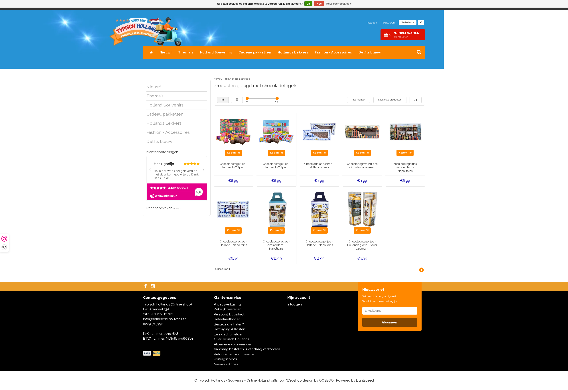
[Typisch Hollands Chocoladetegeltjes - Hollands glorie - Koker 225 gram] (362, 209)
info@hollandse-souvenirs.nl (165, 319)
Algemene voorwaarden (233, 344)
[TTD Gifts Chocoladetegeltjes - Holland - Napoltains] (233, 209)
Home (217, 78)
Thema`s (185, 52)
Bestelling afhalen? (229, 324)
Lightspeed (365, 380)
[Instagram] (153, 286)
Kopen (231, 152)
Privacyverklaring (227, 304)
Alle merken (358, 99)
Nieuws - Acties (226, 364)
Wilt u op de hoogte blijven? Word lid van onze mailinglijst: (380, 299)
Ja (308, 3)
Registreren (388, 22)
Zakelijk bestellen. (228, 309)
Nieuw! (166, 52)
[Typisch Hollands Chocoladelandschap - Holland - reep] (319, 131)
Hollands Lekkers (293, 52)
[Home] (151, 52)
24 (415, 99)
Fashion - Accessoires (333, 52)
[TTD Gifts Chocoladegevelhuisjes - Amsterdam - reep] (362, 131)
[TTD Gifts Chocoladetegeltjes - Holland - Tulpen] (233, 131)
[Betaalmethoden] (152, 353)
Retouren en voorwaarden (235, 354)
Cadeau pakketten (255, 52)
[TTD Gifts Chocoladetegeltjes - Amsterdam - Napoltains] (276, 209)
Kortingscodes (225, 359)
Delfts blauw (370, 52)
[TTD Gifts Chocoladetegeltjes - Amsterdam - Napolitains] (405, 131)
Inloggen (372, 22)
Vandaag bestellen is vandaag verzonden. (247, 349)
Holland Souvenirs (216, 52)
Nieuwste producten (390, 99)
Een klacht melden (228, 334)
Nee (319, 3)
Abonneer (390, 322)
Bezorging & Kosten (229, 329)
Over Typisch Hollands (231, 339)
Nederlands (407, 22)
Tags (226, 78)
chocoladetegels (241, 78)
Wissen (177, 208)
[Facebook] (146, 286)
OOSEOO (326, 380)
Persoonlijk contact (229, 314)
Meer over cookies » (339, 3)
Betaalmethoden (227, 319)
